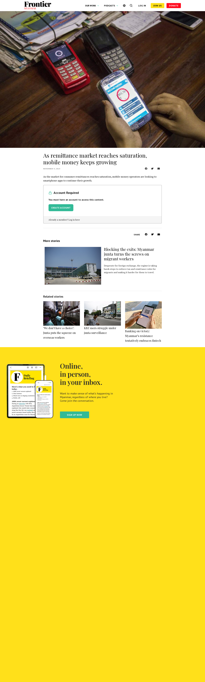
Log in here (74, 219)
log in (142, 5)
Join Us (157, 5)
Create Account (61, 207)
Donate (173, 5)
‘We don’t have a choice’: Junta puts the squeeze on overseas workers (59, 332)
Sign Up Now (74, 414)
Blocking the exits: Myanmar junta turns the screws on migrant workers (129, 254)
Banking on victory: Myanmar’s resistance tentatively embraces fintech (143, 335)
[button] (146, 168)
